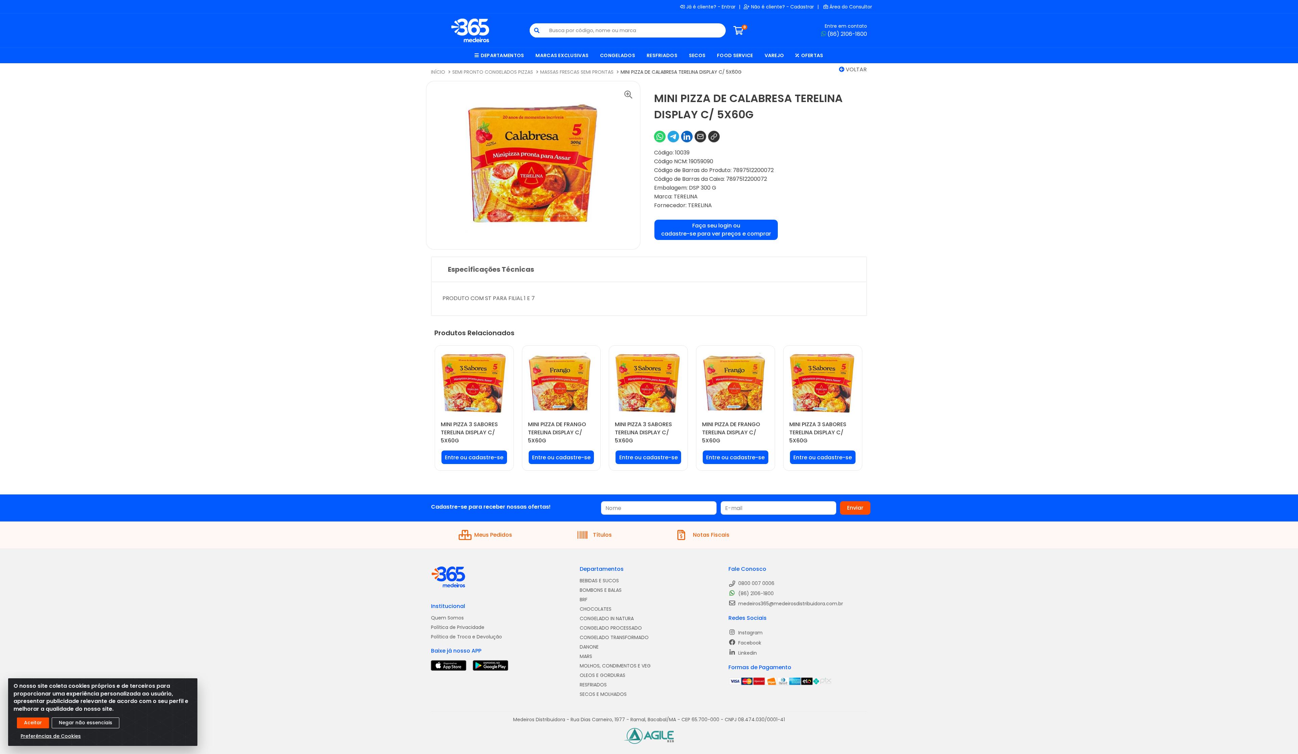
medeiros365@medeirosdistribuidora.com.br (790, 603)
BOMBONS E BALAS (601, 590)
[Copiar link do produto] (714, 136)
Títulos (602, 535)
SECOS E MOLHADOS (603, 694)
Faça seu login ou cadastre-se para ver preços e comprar (716, 230)
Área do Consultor (851, 6)
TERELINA (686, 196)
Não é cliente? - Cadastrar (782, 6)
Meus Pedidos (493, 535)
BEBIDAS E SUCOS (599, 580)
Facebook (749, 642)
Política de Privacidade (457, 627)
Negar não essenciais (85, 722)
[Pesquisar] (537, 30)
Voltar (855, 69)
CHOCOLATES (595, 609)
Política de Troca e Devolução (466, 636)
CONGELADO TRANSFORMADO (614, 637)
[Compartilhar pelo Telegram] (673, 136)
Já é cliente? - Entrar (711, 6)
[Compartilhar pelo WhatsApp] (660, 136)
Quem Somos (447, 617)
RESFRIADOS (593, 684)
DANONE (589, 646)
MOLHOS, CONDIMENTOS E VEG (615, 665)
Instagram (750, 632)
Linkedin (747, 653)
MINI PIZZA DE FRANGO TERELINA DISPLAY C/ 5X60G (557, 432)
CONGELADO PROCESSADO (611, 628)
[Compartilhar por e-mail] (700, 136)
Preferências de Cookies (51, 736)
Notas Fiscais (711, 535)
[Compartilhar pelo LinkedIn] (687, 136)
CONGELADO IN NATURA (607, 618)
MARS (586, 656)
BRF (583, 599)
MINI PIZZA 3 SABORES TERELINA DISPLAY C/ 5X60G (469, 432)
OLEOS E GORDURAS (602, 675)
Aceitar (33, 722)
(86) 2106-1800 (847, 34)
